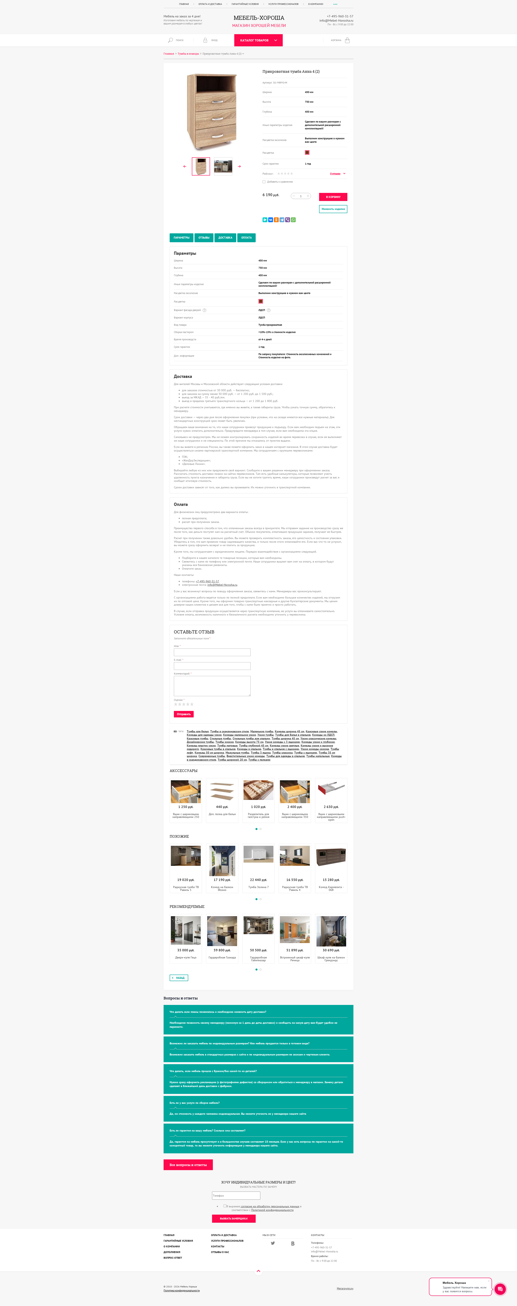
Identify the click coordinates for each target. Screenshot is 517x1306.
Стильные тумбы (220, 738)
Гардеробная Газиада (222, 957)
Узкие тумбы (265, 735)
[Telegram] (282, 219)
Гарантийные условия (245, 3)
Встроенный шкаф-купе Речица (295, 959)
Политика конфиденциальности (182, 1290)
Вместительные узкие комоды (246, 756)
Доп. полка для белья (222, 814)
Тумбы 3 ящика (261, 752)
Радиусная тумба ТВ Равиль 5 (186, 888)
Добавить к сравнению (280, 181)
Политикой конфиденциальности (272, 1210)
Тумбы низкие (224, 742)
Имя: (177, 646)
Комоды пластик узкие (201, 745)
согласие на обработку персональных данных (269, 1206)
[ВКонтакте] (270, 219)
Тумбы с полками (259, 759)
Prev (185, 166)
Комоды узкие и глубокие (318, 742)
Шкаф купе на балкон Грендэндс (331, 959)
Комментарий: (183, 673)
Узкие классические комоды (318, 738)
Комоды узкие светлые (284, 745)
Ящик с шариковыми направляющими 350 (295, 815)
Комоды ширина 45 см (289, 731)
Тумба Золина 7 (258, 887)
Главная (184, 3)
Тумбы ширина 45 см (285, 738)
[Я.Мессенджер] (265, 219)
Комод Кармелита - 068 (331, 888)
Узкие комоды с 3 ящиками (282, 742)
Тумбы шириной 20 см (232, 759)
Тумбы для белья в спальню (293, 735)
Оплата (246, 237)
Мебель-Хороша (259, 17)
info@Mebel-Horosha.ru (336, 20)
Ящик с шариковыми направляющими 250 (185, 815)
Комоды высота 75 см (249, 742)
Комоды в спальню (249, 749)
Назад (180, 978)
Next (239, 166)
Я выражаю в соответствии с (264, 1208)
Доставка (225, 237)
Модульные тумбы (237, 752)
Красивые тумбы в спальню (218, 749)
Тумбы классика (282, 752)
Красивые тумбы (197, 738)
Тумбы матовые (227, 745)
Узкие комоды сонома (315, 749)
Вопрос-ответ (173, 1257)
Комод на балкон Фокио (222, 888)
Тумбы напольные (318, 756)
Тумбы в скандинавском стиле (229, 731)
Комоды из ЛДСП (323, 735)
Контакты (217, 1246)
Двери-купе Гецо (186, 957)
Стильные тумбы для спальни (251, 738)
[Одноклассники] (276, 219)
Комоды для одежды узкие (204, 735)
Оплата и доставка (210, 3)
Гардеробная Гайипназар (258, 959)
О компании (315, 3)
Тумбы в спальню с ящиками (281, 749)
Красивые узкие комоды (321, 731)
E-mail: (178, 660)
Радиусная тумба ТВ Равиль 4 (295, 888)
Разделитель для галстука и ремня (258, 815)
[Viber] (287, 219)
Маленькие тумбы (261, 731)
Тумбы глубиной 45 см (253, 745)
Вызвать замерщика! (234, 1218)
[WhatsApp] (293, 219)
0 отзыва (335, 173)
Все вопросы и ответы (188, 1165)
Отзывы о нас (220, 1252)
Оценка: (179, 700)
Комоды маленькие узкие (239, 735)
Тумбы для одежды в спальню (285, 756)
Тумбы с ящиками (305, 752)
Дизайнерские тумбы (200, 742)
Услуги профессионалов (283, 3)
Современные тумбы (212, 756)
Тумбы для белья (198, 731)
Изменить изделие (333, 209)
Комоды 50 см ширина (209, 752)
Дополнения (172, 1252)
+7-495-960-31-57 (340, 16)
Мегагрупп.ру (345, 1288)
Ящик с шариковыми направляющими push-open (331, 817)
